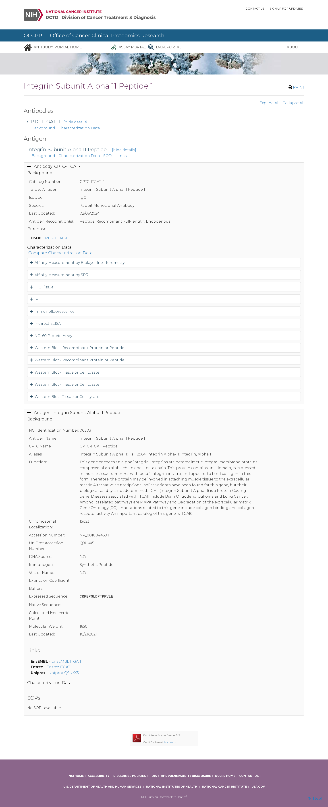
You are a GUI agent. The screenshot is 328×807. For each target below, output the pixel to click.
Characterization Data (79, 128)
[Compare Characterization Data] (60, 252)
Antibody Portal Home (58, 47)
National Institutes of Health (171, 786)
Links (121, 156)
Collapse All (293, 103)
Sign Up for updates (286, 8)
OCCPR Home (225, 776)
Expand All (269, 103)
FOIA (153, 776)
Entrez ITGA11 (59, 667)
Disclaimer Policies (129, 776)
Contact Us (255, 8)
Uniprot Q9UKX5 (63, 673)
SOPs (108, 156)
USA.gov (258, 786)
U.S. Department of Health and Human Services (102, 786)
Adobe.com (171, 742)
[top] (316, 798)
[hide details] (76, 122)
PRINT (298, 87)
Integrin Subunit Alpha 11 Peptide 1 (68, 150)
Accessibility (98, 776)
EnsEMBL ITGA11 (66, 661)
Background (43, 128)
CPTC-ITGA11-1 (43, 122)
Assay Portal (132, 47)
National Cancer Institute (224, 786)
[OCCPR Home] (28, 47)
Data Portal (168, 47)
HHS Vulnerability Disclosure (186, 776)
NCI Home (76, 776)
